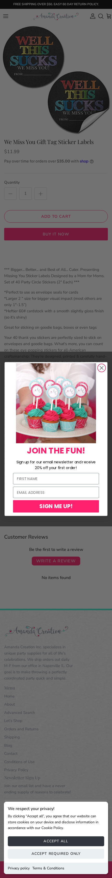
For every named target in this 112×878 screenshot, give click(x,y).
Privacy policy (19, 868)
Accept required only (56, 853)
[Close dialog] (102, 368)
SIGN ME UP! (55, 506)
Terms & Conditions (48, 868)
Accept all (55, 841)
